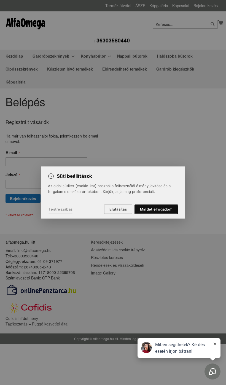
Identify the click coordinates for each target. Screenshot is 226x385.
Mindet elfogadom (156, 209)
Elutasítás (118, 209)
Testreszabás (60, 209)
